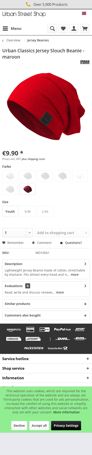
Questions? (73, 243)
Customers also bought (23, 315)
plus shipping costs (33, 159)
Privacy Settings (66, 425)
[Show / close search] (52, 28)
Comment (44, 243)
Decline (19, 425)
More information (66, 412)
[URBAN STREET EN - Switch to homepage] (24, 15)
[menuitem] (12, 28)
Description (13, 264)
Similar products (17, 304)
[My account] (73, 28)
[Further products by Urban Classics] (85, 62)
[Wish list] (63, 28)
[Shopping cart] (84, 28)
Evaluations (14, 286)
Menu (16, 28)
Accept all (39, 425)
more (74, 274)
